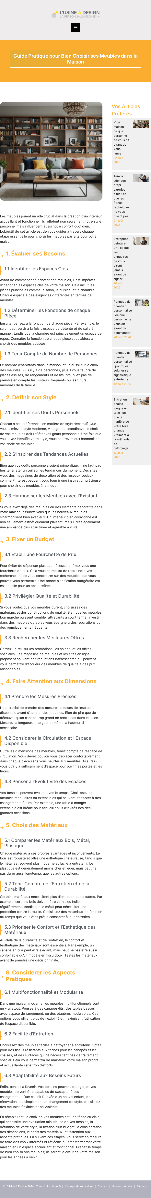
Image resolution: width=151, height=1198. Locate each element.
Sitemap (142, 1186)
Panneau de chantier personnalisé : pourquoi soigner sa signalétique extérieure (123, 366)
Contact (102, 1186)
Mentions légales (122, 1186)
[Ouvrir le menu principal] (75, 27)
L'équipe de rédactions (79, 1186)
